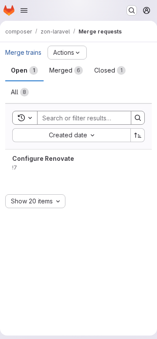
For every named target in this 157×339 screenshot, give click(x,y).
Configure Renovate (43, 158)
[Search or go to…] (131, 10)
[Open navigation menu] (24, 10)
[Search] (138, 118)
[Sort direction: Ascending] (138, 135)
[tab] (24, 70)
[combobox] (71, 135)
